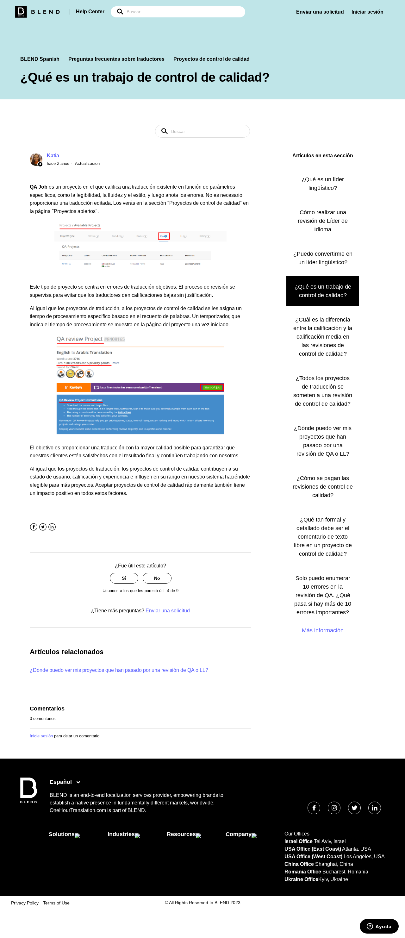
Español (61, 782)
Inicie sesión (41, 736)
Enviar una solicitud (320, 12)
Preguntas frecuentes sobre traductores (116, 59)
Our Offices (296, 833)
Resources (181, 834)
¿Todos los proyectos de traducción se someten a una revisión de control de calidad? (322, 391)
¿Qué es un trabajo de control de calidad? (323, 291)
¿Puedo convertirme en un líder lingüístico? (322, 258)
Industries (121, 834)
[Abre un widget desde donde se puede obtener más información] (379, 927)
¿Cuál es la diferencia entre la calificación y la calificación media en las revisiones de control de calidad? (322, 336)
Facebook (34, 527)
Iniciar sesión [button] (367, 12)
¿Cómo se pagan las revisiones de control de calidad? (323, 486)
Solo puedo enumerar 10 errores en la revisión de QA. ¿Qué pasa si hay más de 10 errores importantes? (322, 595)
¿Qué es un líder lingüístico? (323, 183)
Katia (53, 155)
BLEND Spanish (39, 59)
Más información (323, 630)
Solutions (62, 834)
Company (239, 834)
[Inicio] (28, 801)
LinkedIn (52, 527)
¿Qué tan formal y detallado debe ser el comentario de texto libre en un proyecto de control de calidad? (323, 536)
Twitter (43, 527)
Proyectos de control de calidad (211, 59)
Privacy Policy (25, 902)
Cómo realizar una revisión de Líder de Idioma (323, 221)
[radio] (124, 578)
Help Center (90, 11)
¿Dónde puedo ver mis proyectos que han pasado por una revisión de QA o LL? (119, 670)
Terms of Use (56, 902)
